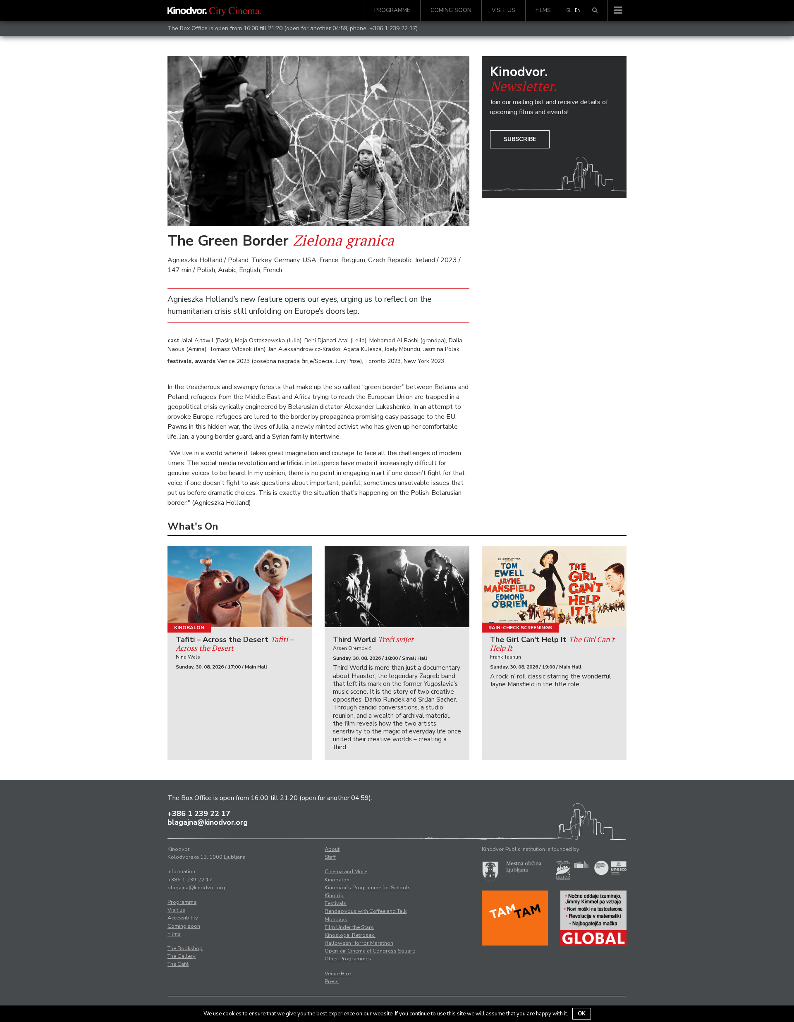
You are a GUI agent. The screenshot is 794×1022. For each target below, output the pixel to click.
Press (332, 981)
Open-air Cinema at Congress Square (370, 951)
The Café (178, 964)
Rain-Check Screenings (520, 627)
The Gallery (181, 956)
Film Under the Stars (349, 927)
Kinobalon (189, 627)
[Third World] (397, 586)
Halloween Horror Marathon (359, 943)
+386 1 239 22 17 (392, 28)
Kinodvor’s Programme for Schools (368, 887)
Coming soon (450, 10)
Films (543, 10)
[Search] (595, 10)
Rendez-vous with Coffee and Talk (366, 911)
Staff (330, 857)
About (332, 849)
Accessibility (182, 918)
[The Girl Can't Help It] (554, 586)
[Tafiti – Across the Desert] (239, 586)
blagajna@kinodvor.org (207, 822)
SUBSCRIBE (520, 139)
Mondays (336, 919)
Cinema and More (346, 871)
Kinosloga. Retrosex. (350, 935)
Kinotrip (334, 895)
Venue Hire (338, 973)
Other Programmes (348, 958)
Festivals (336, 903)
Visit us (503, 10)
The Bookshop (185, 948)
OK (582, 1013)
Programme (392, 10)
